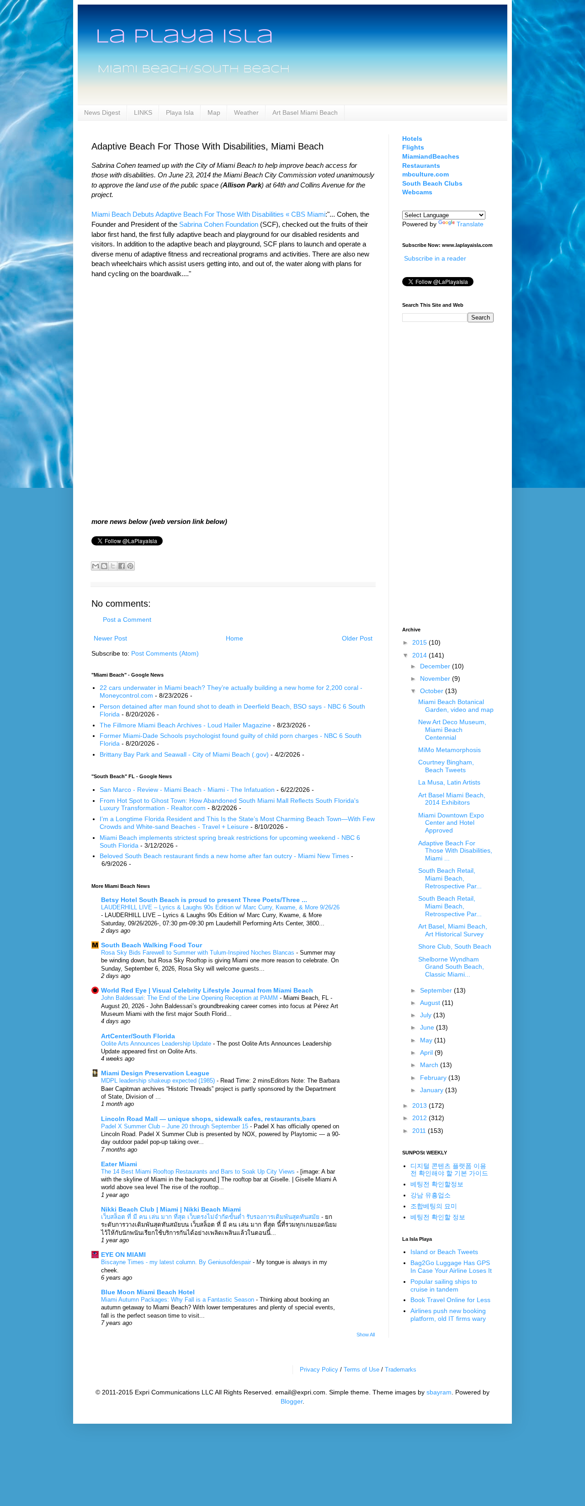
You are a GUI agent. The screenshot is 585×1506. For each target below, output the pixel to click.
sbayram (439, 1392)
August (431, 1002)
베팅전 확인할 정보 (437, 1217)
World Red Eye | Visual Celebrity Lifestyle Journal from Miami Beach (207, 990)
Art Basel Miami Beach (305, 112)
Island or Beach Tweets (444, 1251)
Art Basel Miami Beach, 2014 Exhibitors (451, 798)
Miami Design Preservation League (155, 1073)
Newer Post (110, 638)
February (434, 1077)
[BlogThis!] (104, 566)
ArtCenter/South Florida (138, 1036)
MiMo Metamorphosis (449, 749)
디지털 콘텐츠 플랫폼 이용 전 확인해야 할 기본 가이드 (449, 1169)
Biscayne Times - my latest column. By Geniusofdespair (177, 1262)
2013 (420, 1105)
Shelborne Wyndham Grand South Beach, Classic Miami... (451, 967)
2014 (420, 655)
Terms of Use (361, 1369)
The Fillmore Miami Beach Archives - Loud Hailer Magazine (185, 725)
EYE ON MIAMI (123, 1254)
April (427, 1052)
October (432, 690)
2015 (420, 642)
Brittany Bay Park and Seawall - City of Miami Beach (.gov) (184, 754)
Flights (413, 147)
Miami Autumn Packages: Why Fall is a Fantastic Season (178, 1299)
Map (213, 112)
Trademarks (400, 1369)
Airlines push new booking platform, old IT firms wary (448, 1314)
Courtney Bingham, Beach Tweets (446, 766)
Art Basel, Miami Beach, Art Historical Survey (452, 930)
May (427, 1040)
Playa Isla (180, 112)
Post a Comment (127, 619)
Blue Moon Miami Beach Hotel (148, 1292)
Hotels (412, 138)
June (428, 1027)
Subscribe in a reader (435, 258)
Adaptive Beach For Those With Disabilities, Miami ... (455, 850)
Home (234, 638)
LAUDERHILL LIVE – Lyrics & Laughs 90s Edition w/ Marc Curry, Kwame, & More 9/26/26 (220, 907)
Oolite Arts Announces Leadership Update (157, 1043)
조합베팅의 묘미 (433, 1206)
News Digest (102, 112)
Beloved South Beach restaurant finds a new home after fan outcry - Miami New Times (224, 856)
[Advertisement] (438, 473)
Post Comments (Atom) (165, 653)
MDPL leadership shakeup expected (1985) (159, 1080)
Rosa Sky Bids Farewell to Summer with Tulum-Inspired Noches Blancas (198, 952)
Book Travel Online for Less (450, 1299)
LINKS (143, 112)
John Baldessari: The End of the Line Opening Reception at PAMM (190, 997)
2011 (420, 1130)
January (432, 1090)
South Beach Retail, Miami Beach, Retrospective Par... (450, 878)
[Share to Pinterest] (130, 566)
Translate (470, 224)
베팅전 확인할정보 (436, 1184)
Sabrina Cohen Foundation (218, 224)
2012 (420, 1117)
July (426, 1015)
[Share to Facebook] (121, 566)
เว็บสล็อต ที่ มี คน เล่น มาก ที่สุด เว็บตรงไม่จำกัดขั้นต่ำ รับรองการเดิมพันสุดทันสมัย (211, 1216)
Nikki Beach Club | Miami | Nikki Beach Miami (171, 1209)
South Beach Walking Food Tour (151, 945)
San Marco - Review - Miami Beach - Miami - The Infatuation (187, 789)
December (436, 666)
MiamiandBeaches (430, 156)
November (436, 678)
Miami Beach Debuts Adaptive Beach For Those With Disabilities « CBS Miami (208, 214)
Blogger (292, 1401)
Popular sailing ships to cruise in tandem (443, 1285)
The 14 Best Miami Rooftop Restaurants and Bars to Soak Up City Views (199, 1171)
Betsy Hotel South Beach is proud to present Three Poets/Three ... (204, 899)
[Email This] (95, 566)
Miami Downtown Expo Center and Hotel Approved (451, 823)
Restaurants (421, 165)
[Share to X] (112, 566)
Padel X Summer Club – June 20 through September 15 (175, 1126)
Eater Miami (119, 1164)
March (430, 1064)
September (437, 990)
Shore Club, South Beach (454, 946)
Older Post (357, 638)
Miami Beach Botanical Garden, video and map (456, 705)
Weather (246, 112)
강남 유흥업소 (430, 1195)
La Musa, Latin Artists (449, 782)
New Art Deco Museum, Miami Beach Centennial (452, 729)
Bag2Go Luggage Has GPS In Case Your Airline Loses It (451, 1266)
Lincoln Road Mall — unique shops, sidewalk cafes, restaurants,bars (208, 1118)
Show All (365, 1334)
